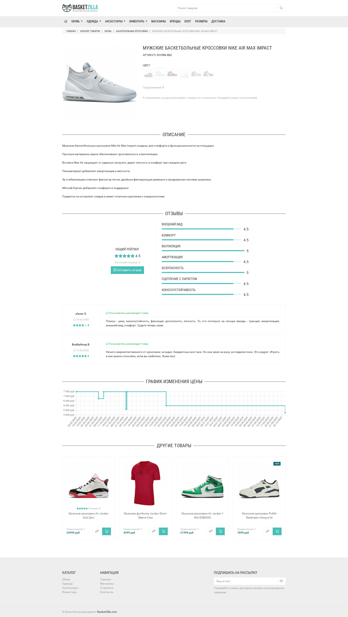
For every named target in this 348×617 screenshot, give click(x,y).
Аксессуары (114, 21)
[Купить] (106, 531)
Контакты (106, 592)
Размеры (201, 21)
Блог (187, 21)
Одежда (93, 21)
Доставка (218, 21)
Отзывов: (94, 508)
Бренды (175, 21)
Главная (105, 579)
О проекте (106, 587)
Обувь (75, 21)
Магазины (158, 21)
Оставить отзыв (128, 270)
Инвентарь (137, 21)
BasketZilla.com (107, 611)
